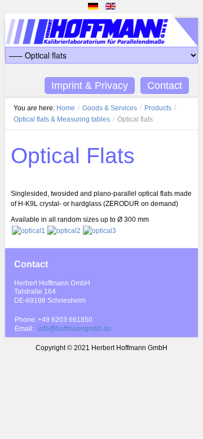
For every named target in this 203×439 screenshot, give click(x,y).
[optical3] (99, 230)
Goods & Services (109, 108)
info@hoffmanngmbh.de (75, 329)
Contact (164, 85)
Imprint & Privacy (89, 85)
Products (157, 108)
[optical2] (64, 230)
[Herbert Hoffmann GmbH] (101, 32)
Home (65, 108)
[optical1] (28, 230)
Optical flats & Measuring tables (62, 119)
